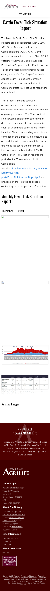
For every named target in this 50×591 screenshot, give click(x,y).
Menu (27, 14)
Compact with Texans (11, 576)
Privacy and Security (28, 576)
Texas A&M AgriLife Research (14, 514)
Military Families (18, 579)
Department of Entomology (13, 488)
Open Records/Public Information (32, 584)
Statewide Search (30, 577)
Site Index (7, 544)
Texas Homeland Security (21, 581)
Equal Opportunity (19, 583)
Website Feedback (10, 538)
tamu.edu (6, 553)
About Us (7, 541)
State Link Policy (16, 577)
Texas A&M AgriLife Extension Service (13, 519)
